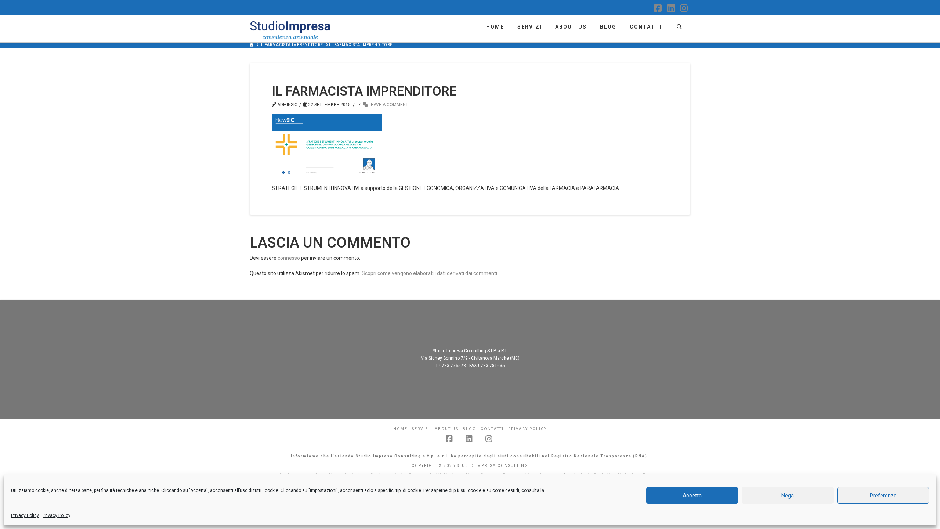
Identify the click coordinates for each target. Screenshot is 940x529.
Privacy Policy (25, 515)
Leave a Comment (388, 104)
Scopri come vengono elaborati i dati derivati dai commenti (429, 273)
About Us (446, 429)
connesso (289, 258)
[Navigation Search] (679, 26)
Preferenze (883, 495)
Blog (469, 429)
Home (400, 429)
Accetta (692, 495)
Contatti (492, 429)
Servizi (421, 429)
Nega (787, 495)
